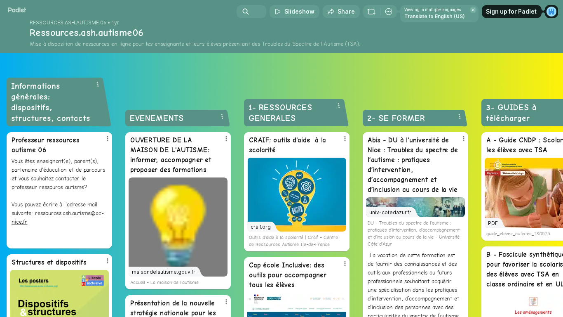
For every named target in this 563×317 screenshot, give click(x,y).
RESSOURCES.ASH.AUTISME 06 (68, 23)
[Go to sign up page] (551, 11)
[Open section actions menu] (97, 84)
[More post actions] (107, 138)
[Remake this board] (371, 11)
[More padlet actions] (388, 11)
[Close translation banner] (473, 10)
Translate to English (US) (434, 16)
